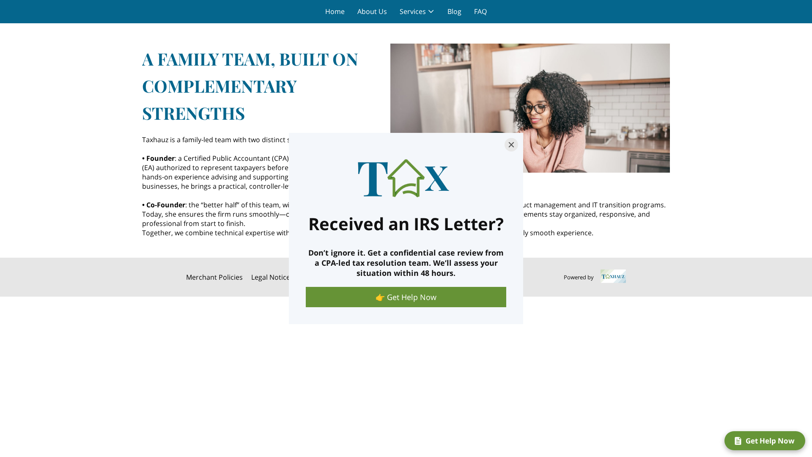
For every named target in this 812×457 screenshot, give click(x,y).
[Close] (511, 144)
